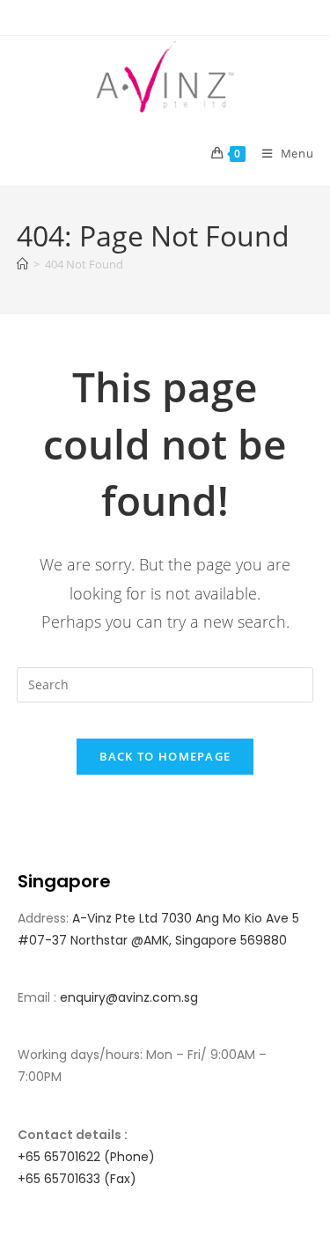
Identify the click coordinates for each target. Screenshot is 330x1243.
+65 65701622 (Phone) (86, 1157)
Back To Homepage (165, 756)
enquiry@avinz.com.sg (129, 997)
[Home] (22, 264)
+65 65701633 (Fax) (77, 1179)
